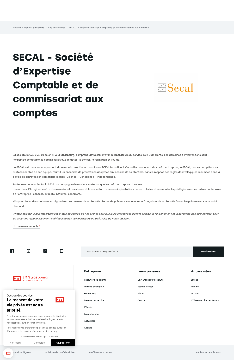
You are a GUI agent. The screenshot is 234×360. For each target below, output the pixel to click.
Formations (90, 293)
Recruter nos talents (95, 280)
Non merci (15, 342)
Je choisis (39, 342)
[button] (8, 353)
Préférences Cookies (100, 352)
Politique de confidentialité (60, 352)
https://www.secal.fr (25, 226)
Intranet (195, 293)
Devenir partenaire (94, 300)
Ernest (194, 280)
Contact (142, 300)
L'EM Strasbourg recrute (151, 280)
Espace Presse (145, 287)
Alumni (141, 293)
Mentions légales (22, 352)
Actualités (89, 321)
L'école (88, 307)
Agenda (88, 328)
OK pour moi (63, 342)
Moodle (195, 287)
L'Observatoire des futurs (205, 300)
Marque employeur (94, 287)
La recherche (91, 314)
